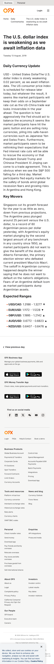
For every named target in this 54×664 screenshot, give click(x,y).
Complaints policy (11, 591)
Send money (9, 538)
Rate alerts (8, 512)
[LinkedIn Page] (16, 415)
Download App (33, 480)
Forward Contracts (11, 474)
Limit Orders (9, 478)
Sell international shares (13, 570)
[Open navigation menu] (48, 10)
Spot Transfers (10, 470)
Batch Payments (34, 468)
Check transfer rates (12, 533)
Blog (30, 504)
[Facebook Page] (9, 415)
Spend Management (36, 457)
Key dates (32, 591)
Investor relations (35, 596)
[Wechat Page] (29, 415)
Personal (21, 3)
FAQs (14, 439)
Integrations (32, 472)
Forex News (33, 500)
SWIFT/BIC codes (11, 520)
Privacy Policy (10, 596)
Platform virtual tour (12, 495)
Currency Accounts (12, 482)
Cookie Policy (37, 661)
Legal (6, 587)
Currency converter (12, 500)
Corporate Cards (11, 461)
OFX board (8, 615)
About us (7, 583)
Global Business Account (14, 453)
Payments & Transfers (13, 457)
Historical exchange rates (14, 508)
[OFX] (8, 10)
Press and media (35, 538)
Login (39, 10)
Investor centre (34, 583)
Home (6, 19)
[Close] (41, 647)
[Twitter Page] (22, 415)
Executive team (10, 619)
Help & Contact (25, 439)
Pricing (31, 476)
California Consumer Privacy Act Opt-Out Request (12, 602)
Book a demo (39, 439)
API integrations (35, 533)
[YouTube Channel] (36, 415)
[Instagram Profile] (42, 415)
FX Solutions (9, 466)
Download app (10, 542)
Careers (7, 623)
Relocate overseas (11, 552)
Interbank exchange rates (14, 504)
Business (8, 3)
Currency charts (10, 516)
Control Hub (33, 453)
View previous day (15, 347)
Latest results (34, 587)
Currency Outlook (36, 495)
